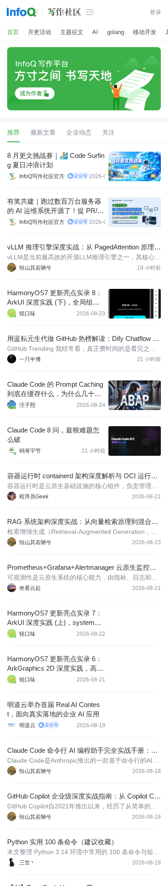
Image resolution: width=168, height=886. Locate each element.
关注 (108, 132)
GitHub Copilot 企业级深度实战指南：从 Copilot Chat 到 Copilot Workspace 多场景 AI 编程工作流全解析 (82, 796)
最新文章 (43, 132)
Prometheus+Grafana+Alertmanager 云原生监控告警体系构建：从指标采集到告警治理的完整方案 (81, 567)
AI (95, 32)
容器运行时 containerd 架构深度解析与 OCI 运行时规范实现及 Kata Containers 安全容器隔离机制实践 (83, 476)
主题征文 (71, 32)
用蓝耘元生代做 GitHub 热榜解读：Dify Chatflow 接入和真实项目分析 (83, 339)
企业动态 (78, 132)
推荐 (13, 132)
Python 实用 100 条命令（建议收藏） (62, 842)
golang (115, 32)
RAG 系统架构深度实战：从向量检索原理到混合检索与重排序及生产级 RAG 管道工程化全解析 (82, 522)
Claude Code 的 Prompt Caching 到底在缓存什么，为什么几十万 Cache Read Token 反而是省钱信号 (56, 389)
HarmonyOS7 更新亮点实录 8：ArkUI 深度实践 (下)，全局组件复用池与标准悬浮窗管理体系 (54, 298)
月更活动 (39, 32)
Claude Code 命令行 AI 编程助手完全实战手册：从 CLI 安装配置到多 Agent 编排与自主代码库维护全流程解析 (84, 750)
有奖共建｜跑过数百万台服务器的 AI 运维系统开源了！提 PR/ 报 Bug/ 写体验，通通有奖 (54, 206)
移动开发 (144, 32)
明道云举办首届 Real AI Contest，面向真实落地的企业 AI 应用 (53, 709)
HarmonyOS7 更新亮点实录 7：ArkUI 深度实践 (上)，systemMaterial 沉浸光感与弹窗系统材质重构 (55, 618)
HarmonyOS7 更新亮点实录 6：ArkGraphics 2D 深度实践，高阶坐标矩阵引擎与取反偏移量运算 (55, 664)
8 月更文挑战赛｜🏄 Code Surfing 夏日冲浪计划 (55, 160)
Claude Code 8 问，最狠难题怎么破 (53, 434)
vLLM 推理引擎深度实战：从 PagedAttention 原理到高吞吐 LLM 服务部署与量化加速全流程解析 (84, 247)
